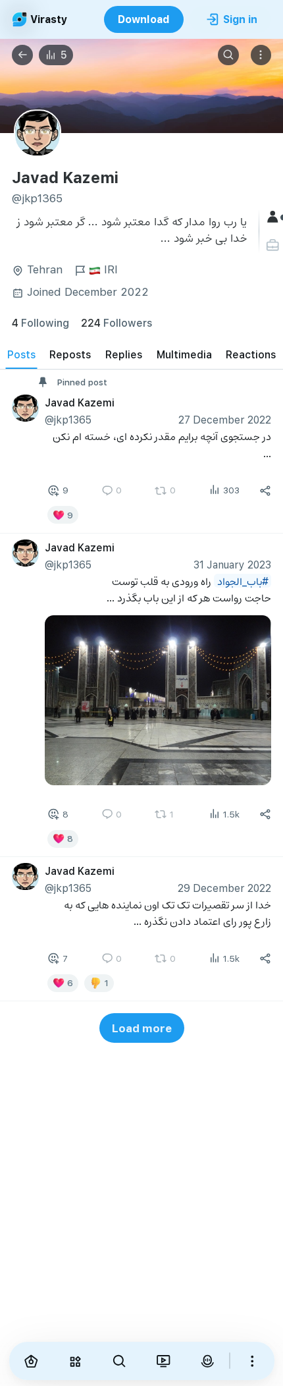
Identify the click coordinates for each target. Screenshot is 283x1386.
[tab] (21, 354)
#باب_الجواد (243, 580)
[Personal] (274, 245)
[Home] (31, 1360)
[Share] (265, 491)
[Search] (228, 55)
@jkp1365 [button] (68, 419)
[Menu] (261, 55)
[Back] (22, 55)
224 (116, 322)
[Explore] (75, 1360)
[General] (274, 217)
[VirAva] (207, 1360)
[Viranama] (163, 1360)
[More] (252, 1360)
